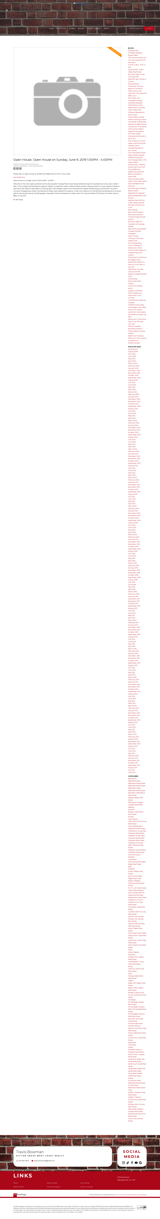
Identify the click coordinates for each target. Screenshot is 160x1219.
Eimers (130, 885)
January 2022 (133, 482)
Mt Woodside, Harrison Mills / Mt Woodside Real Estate (137, 1009)
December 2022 (134, 456)
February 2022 (133, 480)
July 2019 (131, 554)
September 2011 (134, 765)
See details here (19, 177)
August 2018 (133, 580)
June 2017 (132, 613)
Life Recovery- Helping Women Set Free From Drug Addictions (136, 167)
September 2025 (134, 378)
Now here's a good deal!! (137, 229)
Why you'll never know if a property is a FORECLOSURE (137, 340)
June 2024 (132, 413)
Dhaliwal (131, 869)
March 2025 (132, 392)
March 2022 (132, 477)
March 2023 (132, 449)
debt (130, 867)
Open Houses (133, 236)
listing (130, 966)
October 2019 (133, 546)
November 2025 (134, 373)
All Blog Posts (133, 50)
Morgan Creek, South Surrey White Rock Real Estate (137, 995)
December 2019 (134, 542)
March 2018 (132, 592)
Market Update (94, 28)
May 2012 (131, 753)
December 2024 (134, 399)
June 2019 (132, 556)
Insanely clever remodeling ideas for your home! (135, 148)
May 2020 (131, 530)
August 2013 (133, 722)
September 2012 (134, 744)
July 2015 (131, 668)
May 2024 (131, 416)
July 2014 (131, 696)
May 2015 (131, 672)
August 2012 (133, 746)
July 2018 (131, 582)
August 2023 (133, 437)
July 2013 (131, 725)
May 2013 (131, 729)
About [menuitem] (106, 28)
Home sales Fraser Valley (137, 933)
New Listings (132, 210)
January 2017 (133, 625)
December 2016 (134, 627)
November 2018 (134, 573)
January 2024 (133, 425)
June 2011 (131, 772)
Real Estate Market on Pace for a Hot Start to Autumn (136, 264)
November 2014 (134, 687)
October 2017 (133, 603)
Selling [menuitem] (81, 28)
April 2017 (131, 618)
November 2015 (134, 658)
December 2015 (134, 656)
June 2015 (132, 670)
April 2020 (132, 532)
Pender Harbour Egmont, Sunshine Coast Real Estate (137, 1028)
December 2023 (134, 428)
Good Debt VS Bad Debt (137, 122)
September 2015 (134, 663)
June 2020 (132, 527)
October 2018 (133, 575)
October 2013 (133, 718)
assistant (131, 807)
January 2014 (133, 710)
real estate (132, 1045)
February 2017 (133, 622)
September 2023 (134, 435)
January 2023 (133, 454)
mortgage (132, 1000)
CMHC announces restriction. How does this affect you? (137, 93)
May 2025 (131, 387)
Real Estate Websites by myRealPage (135, 1194)
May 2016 (131, 644)
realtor (130, 1047)
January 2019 (133, 568)
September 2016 (134, 634)
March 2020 (132, 535)
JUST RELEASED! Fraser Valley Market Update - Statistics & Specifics (137, 155)
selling (130, 1078)
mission (130, 981)
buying (130, 817)
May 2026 (131, 359)
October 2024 (133, 404)
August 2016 (132, 637)
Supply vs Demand (135, 291)
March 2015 (132, 677)
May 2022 (131, 473)
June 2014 (132, 699)
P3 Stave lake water (135, 1023)
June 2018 (132, 584)
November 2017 (134, 601)
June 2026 (132, 356)
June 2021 (132, 499)
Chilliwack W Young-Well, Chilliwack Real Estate (135, 845)
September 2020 (134, 520)
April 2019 (131, 561)
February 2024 (133, 423)
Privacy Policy (119, 1194)
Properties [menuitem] (61, 28)
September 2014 (134, 691)
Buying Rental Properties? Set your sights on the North (136, 86)
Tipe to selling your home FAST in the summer (135, 295)
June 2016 (132, 642)
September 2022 (134, 463)
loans (130, 973)
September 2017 (134, 606)
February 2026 (133, 366)
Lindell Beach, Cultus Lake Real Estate (31, 166)
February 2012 (133, 756)
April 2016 (131, 646)
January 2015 (133, 682)
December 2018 (134, 570)
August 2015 (132, 665)
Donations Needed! (135, 103)
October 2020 (133, 518)
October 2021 (133, 489)
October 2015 (133, 661)
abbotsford (132, 779)
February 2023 (133, 451)
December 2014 (134, 684)
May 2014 (131, 701)
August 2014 (133, 694)
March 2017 (132, 620)
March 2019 (132, 563)
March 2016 (132, 649)
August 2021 (133, 494)
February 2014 (133, 708)
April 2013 (131, 732)
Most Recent (133, 349)
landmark (131, 954)
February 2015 (133, 680)
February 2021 (133, 508)
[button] (135, 28)
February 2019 (133, 565)
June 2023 (132, 442)
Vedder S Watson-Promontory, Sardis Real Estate (137, 1099)
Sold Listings (132, 279)
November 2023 (134, 430)
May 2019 (131, 558)
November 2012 (134, 741)
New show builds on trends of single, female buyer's (136, 217)
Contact (149, 28)
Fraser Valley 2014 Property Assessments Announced (136, 112)
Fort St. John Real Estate (137, 888)
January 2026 (133, 368)
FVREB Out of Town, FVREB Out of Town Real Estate (135, 902)
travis (130, 1090)
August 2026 (133, 351)
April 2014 (131, 703)
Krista (130, 950)
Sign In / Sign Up (135, 28)
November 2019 (134, 544)
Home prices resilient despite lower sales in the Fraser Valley (136, 131)
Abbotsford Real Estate (136, 786)
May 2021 (131, 501)
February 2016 (133, 651)
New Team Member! (135, 212)
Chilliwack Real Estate (136, 840)
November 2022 (134, 458)
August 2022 (133, 466)
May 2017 (131, 615)
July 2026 (131, 354)
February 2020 (133, 537)
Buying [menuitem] (72, 28)
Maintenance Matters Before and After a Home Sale (136, 174)
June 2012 (132, 751)
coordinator (132, 859)
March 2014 (132, 706)
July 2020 (132, 525)
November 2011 (134, 760)
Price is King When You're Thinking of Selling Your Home (135, 245)
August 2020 (133, 523)
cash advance (133, 819)
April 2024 (132, 418)
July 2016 (131, 639)
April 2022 (132, 475)
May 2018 (131, 587)
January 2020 (133, 539)
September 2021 (134, 492)
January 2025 (133, 397)
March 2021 (132, 506)
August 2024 (133, 409)
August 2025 (133, 380)
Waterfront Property (136, 336)
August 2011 (132, 767)
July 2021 (131, 497)
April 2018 (131, 589)
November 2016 (134, 630)
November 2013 (134, 715)
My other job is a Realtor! (137, 188)
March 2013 (132, 734)
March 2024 (132, 420)
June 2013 (132, 727)
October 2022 (133, 461)
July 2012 (131, 749)
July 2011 (131, 770)
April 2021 (131, 504)
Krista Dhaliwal (133, 952)
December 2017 (134, 599)
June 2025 (132, 385)
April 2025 (132, 390)
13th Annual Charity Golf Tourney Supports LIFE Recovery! (137, 60)
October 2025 (133, 375)
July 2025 (131, 382)
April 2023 (132, 447)
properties (132, 1042)
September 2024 (134, 406)
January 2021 (133, 511)
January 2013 (133, 739)
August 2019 (133, 551)
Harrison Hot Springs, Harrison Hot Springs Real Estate (136, 919)
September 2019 (134, 549)
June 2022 (132, 470)
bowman (131, 809)
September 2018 (134, 577)
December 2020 (134, 513)
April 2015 (131, 675)
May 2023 (131, 444)
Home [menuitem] (51, 28)
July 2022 (131, 468)
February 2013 (133, 737)
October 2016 (133, 632)
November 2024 (134, 401)
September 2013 (134, 720)
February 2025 (133, 394)
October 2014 (133, 689)
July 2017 (131, 611)
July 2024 (131, 411)
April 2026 (132, 361)
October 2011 (133, 763)
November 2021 (134, 487)
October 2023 (133, 432)
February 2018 (133, 594)
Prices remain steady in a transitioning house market (137, 252)
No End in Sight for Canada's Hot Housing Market (136, 224)
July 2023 (131, 439)
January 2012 (133, 758)
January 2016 (133, 653)
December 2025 (134, 370)
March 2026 (132, 363)
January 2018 (133, 596)
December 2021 (134, 485)
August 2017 (133, 608)
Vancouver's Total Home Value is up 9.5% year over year (137, 321)
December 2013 (134, 713)
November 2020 (134, 515)
